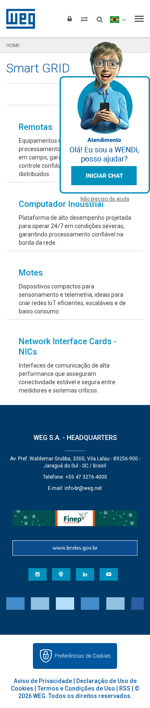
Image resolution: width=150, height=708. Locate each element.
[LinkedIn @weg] (85, 574)
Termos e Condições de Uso (76, 688)
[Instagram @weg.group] (37, 574)
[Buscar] (99, 17)
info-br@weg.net (83, 488)
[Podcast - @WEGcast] (61, 574)
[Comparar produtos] (84, 19)
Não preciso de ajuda (104, 199)
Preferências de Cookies (83, 656)
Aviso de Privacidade (43, 681)
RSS (124, 688)
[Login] (69, 19)
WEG (17, 18)
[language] (117, 19)
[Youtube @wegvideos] (109, 574)
